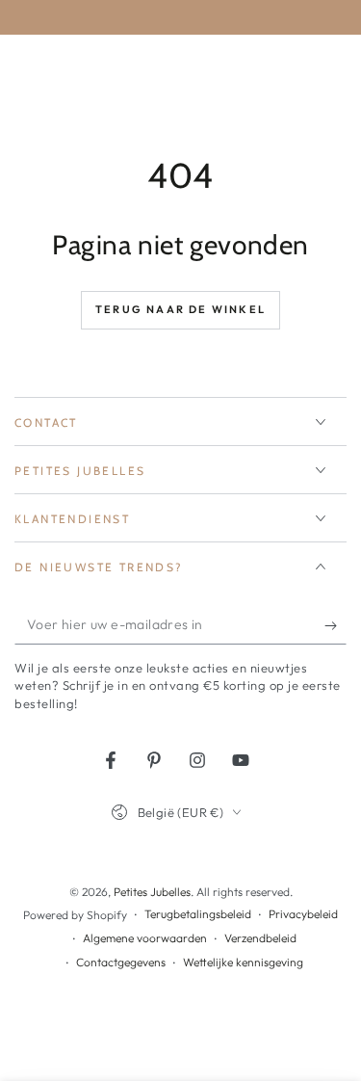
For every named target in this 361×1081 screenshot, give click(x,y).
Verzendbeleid (260, 938)
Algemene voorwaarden (145, 938)
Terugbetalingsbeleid (197, 914)
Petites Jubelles (152, 891)
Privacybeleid (303, 914)
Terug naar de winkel (180, 309)
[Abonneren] (335, 625)
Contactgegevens (121, 962)
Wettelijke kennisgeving (243, 962)
